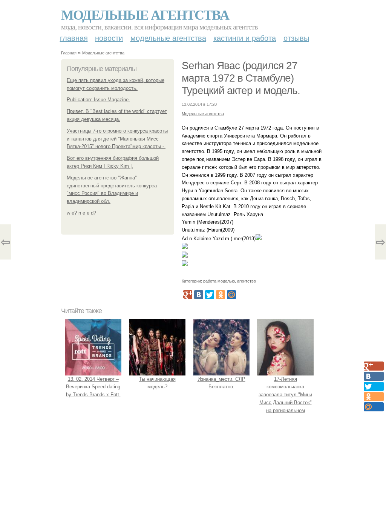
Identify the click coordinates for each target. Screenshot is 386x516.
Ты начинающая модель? (157, 383)
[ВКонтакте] (198, 294)
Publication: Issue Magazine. (98, 99)
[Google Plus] (187, 294)
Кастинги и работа (244, 38)
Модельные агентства (145, 14)
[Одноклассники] (220, 294)
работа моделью (219, 281)
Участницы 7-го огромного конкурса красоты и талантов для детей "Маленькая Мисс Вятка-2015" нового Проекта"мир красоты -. (117, 139)
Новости (109, 38)
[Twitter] (209, 294)
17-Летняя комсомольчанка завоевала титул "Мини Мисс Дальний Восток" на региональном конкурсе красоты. (285, 398)
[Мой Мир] (231, 294)
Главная (74, 38)
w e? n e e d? (81, 213)
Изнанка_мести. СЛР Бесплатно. (221, 383)
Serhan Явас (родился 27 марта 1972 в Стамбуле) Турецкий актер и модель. (241, 78)
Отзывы (296, 38)
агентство (246, 281)
